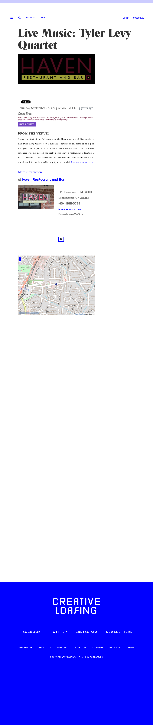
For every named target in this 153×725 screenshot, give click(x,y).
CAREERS (98, 648)
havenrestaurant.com (82, 162)
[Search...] (19, 18)
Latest (43, 18)
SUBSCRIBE (138, 18)
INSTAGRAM (86, 632)
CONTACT (63, 648)
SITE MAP (81, 648)
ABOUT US (45, 648)
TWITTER (58, 632)
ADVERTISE (26, 648)
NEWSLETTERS (119, 632)
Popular (30, 18)
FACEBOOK (30, 632)
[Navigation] (10, 18)
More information (30, 172)
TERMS (130, 648)
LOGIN (126, 18)
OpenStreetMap (80, 314)
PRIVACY (115, 648)
